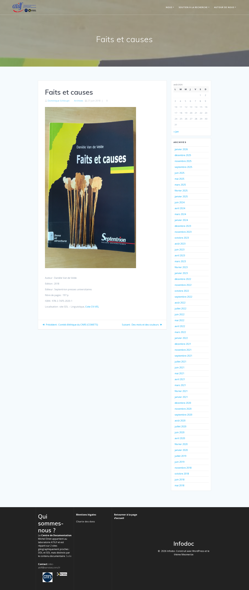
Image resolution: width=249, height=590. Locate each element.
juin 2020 (179, 432)
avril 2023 (180, 255)
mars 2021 (180, 385)
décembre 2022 (183, 279)
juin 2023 (179, 249)
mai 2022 (179, 320)
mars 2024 (180, 214)
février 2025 (181, 190)
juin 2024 (179, 202)
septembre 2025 (183, 167)
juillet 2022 (180, 308)
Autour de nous (224, 7)
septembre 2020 (183, 414)
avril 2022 (180, 326)
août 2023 (180, 243)
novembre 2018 (183, 467)
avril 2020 (180, 438)
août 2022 (180, 302)
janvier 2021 (181, 397)
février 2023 (181, 267)
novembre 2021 (183, 349)
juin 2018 (179, 479)
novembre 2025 (183, 161)
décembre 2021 (183, 343)
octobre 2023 (182, 237)
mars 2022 (180, 332)
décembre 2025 (183, 155)
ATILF (54, 542)
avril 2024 (180, 208)
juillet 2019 (180, 456)
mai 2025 (179, 178)
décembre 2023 (183, 226)
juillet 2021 (180, 361)
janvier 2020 (181, 450)
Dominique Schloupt (58, 100)
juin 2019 (179, 461)
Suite (68, 556)
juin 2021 (179, 367)
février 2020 (181, 444)
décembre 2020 (183, 402)
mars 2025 (180, 184)
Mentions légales (86, 514)
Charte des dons (85, 521)
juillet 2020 (180, 426)
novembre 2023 (183, 231)
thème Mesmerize (183, 554)
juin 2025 (179, 172)
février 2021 (181, 391)
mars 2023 (180, 261)
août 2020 (180, 420)
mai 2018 (179, 485)
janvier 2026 (181, 149)
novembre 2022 (183, 285)
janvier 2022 (181, 338)
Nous (169, 7)
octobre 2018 (182, 473)
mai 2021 (179, 373)
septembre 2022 (183, 296)
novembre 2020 (183, 408)
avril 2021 (180, 379)
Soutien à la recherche (193, 7)
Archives (78, 100)
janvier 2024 (181, 220)
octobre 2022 (182, 290)
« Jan (176, 131)
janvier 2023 (181, 273)
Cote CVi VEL (92, 306)
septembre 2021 (183, 355)
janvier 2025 (181, 196)
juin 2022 (179, 314)
